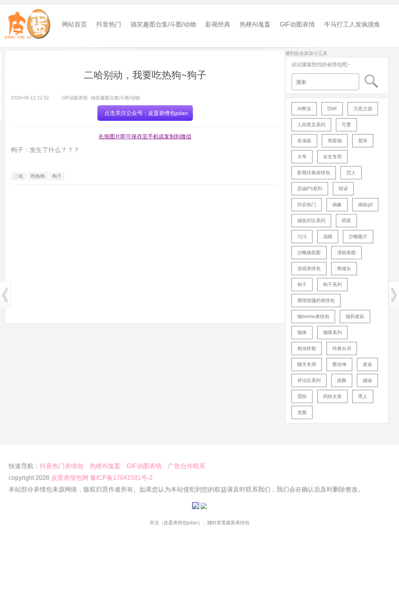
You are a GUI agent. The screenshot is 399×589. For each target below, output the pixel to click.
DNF (332, 108)
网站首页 (74, 24)
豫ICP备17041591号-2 (121, 477)
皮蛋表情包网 (69, 477)
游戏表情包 (309, 268)
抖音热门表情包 (61, 466)
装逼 (367, 364)
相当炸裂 (306, 348)
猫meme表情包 (313, 316)
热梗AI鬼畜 (255, 24)
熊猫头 (344, 268)
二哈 (18, 176)
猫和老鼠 (355, 316)
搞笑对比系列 (311, 220)
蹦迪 (367, 380)
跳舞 (341, 380)
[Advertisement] (145, 247)
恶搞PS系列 (309, 188)
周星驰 (335, 140)
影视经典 (217, 24)
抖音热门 (108, 24)
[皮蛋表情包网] (28, 22)
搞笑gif (365, 204)
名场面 (304, 140)
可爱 (346, 124)
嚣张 (362, 140)
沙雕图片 (358, 236)
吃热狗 (38, 176)
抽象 (337, 204)
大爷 (302, 156)
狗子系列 (332, 284)
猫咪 (302, 332)
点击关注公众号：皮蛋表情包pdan (146, 113)
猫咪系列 (332, 332)
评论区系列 (309, 380)
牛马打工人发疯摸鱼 (352, 24)
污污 (302, 236)
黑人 (362, 396)
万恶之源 (362, 108)
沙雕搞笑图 (309, 252)
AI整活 (304, 108)
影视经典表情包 (313, 172)
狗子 (57, 176)
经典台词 (341, 348)
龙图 (302, 412)
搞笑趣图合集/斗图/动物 (163, 24)
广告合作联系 (186, 466)
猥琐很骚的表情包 (316, 300)
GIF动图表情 (297, 24)
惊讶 (343, 188)
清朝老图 (346, 252)
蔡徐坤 (339, 364)
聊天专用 (306, 364)
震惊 (302, 396)
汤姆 (327, 236)
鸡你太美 (332, 396)
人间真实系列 (311, 124)
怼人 (351, 172)
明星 (346, 220)
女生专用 (332, 156)
